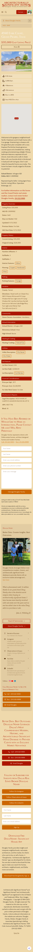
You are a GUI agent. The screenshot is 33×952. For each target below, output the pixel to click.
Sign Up (16, 827)
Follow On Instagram (16, 791)
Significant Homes (9, 892)
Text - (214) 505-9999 (14, 699)
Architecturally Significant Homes (14, 890)
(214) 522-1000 (16, 928)
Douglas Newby (8, 528)
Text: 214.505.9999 (22, 442)
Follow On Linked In (17, 803)
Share (16, 47)
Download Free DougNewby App (15, 876)
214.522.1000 (20, 198)
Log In (16, 933)
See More (6, 580)
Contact (21, 12)
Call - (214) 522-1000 (14, 694)
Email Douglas (11, 705)
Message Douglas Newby (16, 492)
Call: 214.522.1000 (7, 442)
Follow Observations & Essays (17, 797)
